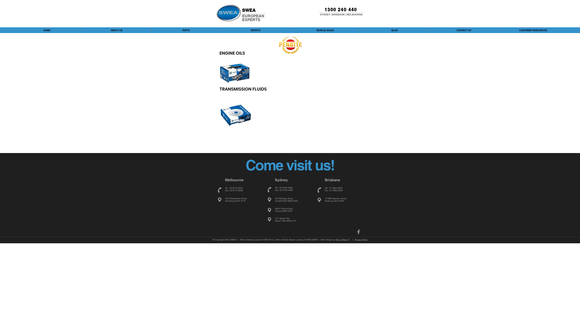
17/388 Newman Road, (336, 198)
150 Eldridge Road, (284, 198)
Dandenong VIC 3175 (235, 201)
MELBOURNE (355, 14)
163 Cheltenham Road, (236, 198)
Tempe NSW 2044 (283, 211)
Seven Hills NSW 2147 (285, 221)
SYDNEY (325, 14)
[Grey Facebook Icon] (358, 232)
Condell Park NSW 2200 (286, 201)
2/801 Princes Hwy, (284, 208)
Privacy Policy (361, 239)
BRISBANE (338, 14)
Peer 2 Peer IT (343, 239)
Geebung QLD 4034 (334, 201)
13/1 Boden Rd (282, 218)
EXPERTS (251, 19)
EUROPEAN (253, 16)
